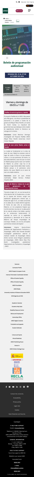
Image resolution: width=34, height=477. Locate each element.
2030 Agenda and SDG (17, 296)
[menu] (30, 10)
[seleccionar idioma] (19, 2)
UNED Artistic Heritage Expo (17, 349)
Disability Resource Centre (17, 310)
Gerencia (17, 264)
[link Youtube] (13, 387)
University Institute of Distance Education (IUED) (17, 292)
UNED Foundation (17, 285)
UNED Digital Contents (17, 321)
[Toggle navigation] (7, 58)
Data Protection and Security (17, 414)
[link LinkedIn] (16, 387)
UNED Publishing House (17, 342)
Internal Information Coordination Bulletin (17, 275)
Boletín (7, 22)
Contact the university (17, 394)
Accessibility (17, 398)
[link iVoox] (27, 387)
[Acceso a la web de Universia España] (17, 360)
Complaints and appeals (17, 324)
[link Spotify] (23, 387)
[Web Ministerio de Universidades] (17, 356)
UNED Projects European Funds (17, 271)
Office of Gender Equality (17, 278)
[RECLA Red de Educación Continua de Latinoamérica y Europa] (17, 377)
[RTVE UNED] (29, 5)
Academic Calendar (17, 303)
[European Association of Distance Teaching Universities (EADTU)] (17, 371)
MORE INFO (17, 462)
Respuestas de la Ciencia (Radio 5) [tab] (17, 88)
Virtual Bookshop (17, 338)
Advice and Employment (17, 314)
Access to (17, 345)
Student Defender (17, 328)
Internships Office (17, 317)
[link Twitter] (9, 387)
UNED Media (8, 20)
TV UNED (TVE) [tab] (7, 88)
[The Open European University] (17, 364)
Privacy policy (17, 402)
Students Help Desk (17, 306)
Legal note (17, 406)
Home (7, 18)
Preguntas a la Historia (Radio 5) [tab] (26, 88)
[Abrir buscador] (16, 2)
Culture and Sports (17, 335)
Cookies (17, 410)
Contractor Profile (17, 268)
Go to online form (19, 428)
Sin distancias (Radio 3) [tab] (11, 94)
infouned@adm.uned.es (17, 468)
